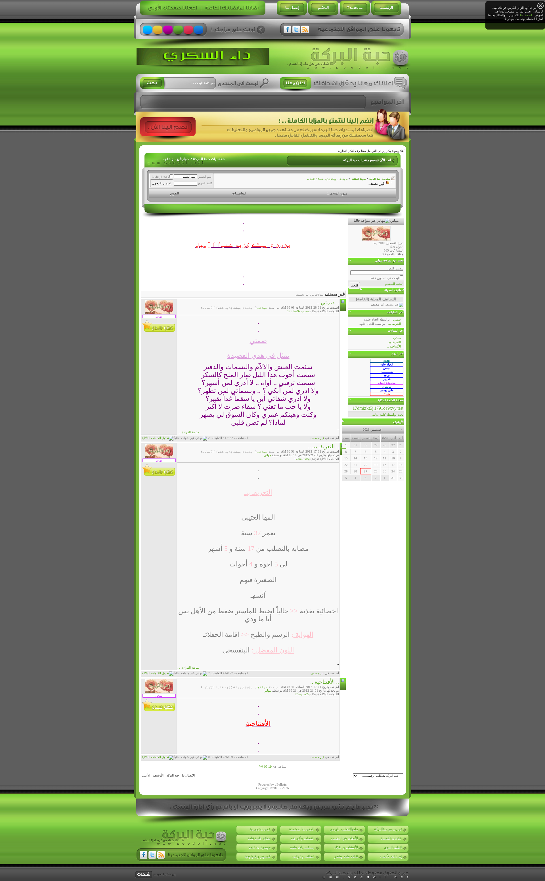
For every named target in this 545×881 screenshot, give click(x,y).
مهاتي (262, 307)
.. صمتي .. (327, 302)
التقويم (174, 193)
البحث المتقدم (394, 283)
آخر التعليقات (395, 312)
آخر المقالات (396, 330)
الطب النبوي (393, 847)
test (307, 311)
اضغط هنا (526, 15)
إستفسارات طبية (302, 847)
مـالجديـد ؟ (354, 8)
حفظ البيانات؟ (160, 177)
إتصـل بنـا (292, 8)
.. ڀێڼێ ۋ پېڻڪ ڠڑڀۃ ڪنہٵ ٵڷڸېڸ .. (327, 178)
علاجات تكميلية (391, 838)
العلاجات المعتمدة (301, 829)
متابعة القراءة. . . (188, 432)
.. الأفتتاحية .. (324, 682)
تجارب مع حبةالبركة (388, 829)
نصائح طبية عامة (259, 838)
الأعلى (146, 775)
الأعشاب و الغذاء (346, 847)
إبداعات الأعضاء (391, 856)
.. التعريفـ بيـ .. (323, 446)
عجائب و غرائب (303, 856)
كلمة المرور (205, 183)
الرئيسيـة (386, 8)
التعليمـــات (239, 193)
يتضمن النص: (395, 268)
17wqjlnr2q (302, 694)
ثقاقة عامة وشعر (346, 856)
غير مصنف (317, 438)
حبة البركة (172, 775)
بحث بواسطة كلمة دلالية (387, 414)
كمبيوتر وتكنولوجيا (258, 856)
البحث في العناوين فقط (385, 278)
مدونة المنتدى (358, 178)
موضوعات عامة (260, 847)
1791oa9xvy (295, 311)
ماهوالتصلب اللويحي (344, 829)
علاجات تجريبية (260, 829)
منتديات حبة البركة (379, 178)
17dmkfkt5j (302, 459)
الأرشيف (158, 775)
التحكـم (323, 8)
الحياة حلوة (371, 319)
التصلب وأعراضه (302, 838)
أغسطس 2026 (372, 429)
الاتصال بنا (188, 775)
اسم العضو (205, 176)
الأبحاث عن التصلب (344, 838)
